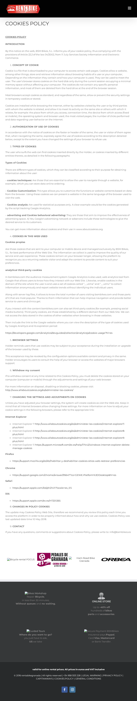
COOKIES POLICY (63, 678)
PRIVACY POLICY (112, 675)
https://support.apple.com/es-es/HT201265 (36, 500)
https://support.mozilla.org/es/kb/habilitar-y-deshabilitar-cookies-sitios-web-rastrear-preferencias (68, 460)
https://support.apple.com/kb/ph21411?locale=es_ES (42, 487)
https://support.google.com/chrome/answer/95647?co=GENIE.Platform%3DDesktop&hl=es (64, 475)
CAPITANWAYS (44, 678)
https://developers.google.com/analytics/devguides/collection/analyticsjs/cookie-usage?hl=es (58, 332)
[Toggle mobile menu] (130, 8)
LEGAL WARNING (91, 675)
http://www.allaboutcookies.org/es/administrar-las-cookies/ (39, 390)
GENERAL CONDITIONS (88, 678)
